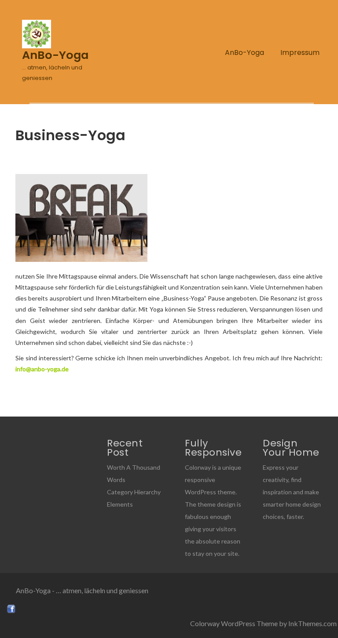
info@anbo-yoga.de (42, 369)
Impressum (300, 52)
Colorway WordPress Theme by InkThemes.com (263, 623)
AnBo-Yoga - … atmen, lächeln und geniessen (82, 590)
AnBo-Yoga (244, 52)
